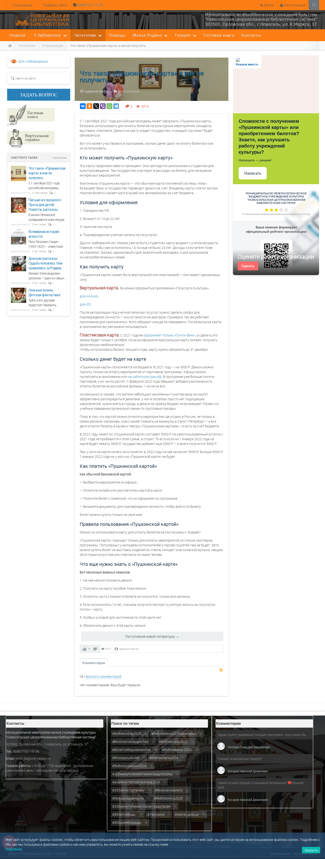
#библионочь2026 (168, 798)
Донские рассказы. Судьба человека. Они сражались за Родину (45, 263)
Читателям (59, 157)
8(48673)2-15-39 (89, 5)
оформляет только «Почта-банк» (169, 335)
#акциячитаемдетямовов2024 (136, 782)
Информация (128, 91)
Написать (252, 173)
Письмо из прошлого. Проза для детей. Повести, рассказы (45, 204)
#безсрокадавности (128, 798)
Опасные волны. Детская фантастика (44, 292)
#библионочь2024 (164, 757)
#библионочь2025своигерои (173, 733)
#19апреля (155, 814)
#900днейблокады (126, 822)
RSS (221, 670)
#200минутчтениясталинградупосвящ (142, 774)
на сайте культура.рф (145, 376)
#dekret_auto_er (187, 814)
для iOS (85, 304)
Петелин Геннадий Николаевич (249, 747)
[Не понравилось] (95, 649)
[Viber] (103, 106)
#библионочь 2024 (177, 749)
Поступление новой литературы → (152, 636)
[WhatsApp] (109, 106)
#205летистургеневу (128, 790)
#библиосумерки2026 (129, 766)
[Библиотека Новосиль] (261, 19)
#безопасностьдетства (130, 741)
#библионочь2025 (126, 733)
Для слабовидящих (33, 61)
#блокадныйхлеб (125, 757)
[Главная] (9, 45)
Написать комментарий (102, 676)
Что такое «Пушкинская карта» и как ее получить (47, 173)
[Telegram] (116, 106)
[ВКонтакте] (83, 106)
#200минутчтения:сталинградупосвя (141, 806)
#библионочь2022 (173, 741)
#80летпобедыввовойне (131, 749)
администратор (97, 91)
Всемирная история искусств (44, 234)
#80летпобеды (123, 814)
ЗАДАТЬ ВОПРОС (38, 94)
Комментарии (93, 662)
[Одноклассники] (89, 106)
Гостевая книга (35, 114)
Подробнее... (14, 849)
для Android (89, 296)
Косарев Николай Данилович (248, 771)
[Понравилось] (84, 649)
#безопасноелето (168, 790)
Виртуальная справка (37, 137)
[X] (96, 106)
